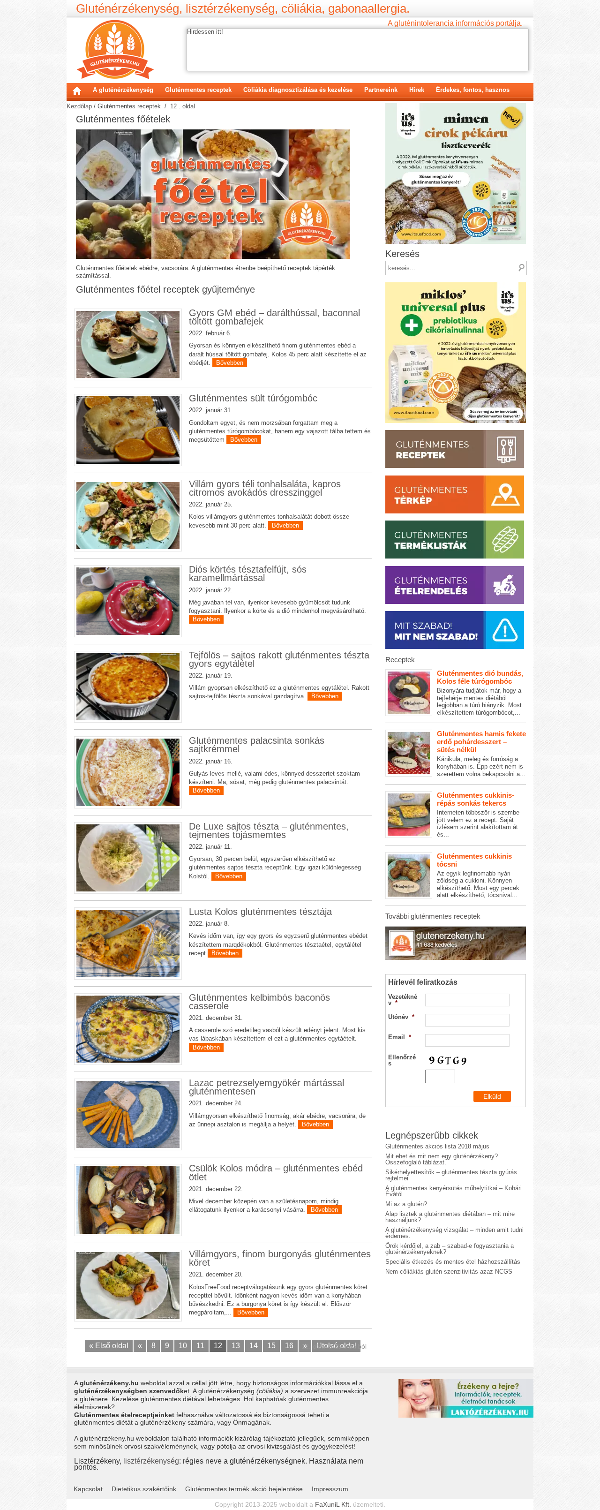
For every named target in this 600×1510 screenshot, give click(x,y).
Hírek (416, 89)
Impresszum (330, 1489)
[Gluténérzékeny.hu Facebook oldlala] (455, 929)
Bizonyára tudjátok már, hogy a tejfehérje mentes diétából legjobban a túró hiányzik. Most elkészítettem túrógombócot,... (480, 692)
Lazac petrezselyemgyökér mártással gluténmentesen (266, 1087)
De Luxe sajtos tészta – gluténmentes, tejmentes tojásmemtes (269, 830)
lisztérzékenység (151, 1461)
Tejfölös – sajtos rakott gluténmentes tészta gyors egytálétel (279, 659)
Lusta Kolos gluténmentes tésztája (260, 911)
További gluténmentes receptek (432, 916)
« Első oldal (108, 1346)
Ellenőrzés (402, 1060)
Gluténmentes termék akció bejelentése (244, 1489)
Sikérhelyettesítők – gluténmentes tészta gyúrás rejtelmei (451, 1175)
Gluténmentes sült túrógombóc (253, 398)
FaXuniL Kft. (333, 1504)
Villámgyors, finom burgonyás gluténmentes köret (280, 1258)
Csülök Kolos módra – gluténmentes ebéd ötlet (276, 1172)
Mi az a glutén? (406, 1204)
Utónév (401, 1017)
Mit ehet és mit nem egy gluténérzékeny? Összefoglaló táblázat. (441, 1159)
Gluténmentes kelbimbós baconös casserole (259, 1001)
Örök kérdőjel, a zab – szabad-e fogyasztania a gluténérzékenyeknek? (449, 1248)
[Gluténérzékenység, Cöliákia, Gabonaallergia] (115, 49)
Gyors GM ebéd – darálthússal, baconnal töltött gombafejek (274, 317)
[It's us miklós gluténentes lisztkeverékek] (455, 285)
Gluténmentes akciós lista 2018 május (437, 1146)
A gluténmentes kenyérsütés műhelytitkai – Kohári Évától (453, 1191)
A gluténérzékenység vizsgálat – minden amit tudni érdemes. (454, 1232)
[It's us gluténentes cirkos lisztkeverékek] (455, 106)
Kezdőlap (77, 90)
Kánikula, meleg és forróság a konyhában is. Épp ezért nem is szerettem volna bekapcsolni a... (481, 753)
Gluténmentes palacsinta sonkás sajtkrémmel (256, 744)
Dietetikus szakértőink (144, 1489)
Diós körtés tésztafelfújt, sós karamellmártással (248, 573)
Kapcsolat (88, 1489)
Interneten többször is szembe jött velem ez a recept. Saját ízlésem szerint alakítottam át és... (478, 814)
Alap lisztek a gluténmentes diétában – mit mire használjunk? (450, 1216)
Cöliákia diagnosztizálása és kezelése (297, 89)
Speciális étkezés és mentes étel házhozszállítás (452, 1261)
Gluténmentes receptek (198, 89)
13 (236, 1346)
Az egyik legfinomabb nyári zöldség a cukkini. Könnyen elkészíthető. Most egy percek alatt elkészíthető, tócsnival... (478, 875)
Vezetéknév (402, 1000)
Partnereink (381, 89)
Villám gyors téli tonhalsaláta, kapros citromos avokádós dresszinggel (265, 488)
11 (200, 1346)
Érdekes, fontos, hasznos (473, 89)
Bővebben (229, 362)
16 (289, 1346)
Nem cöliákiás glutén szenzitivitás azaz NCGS (448, 1271)
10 (183, 1346)
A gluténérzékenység (123, 89)
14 (253, 1346)
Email (399, 1037)
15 (271, 1346)
